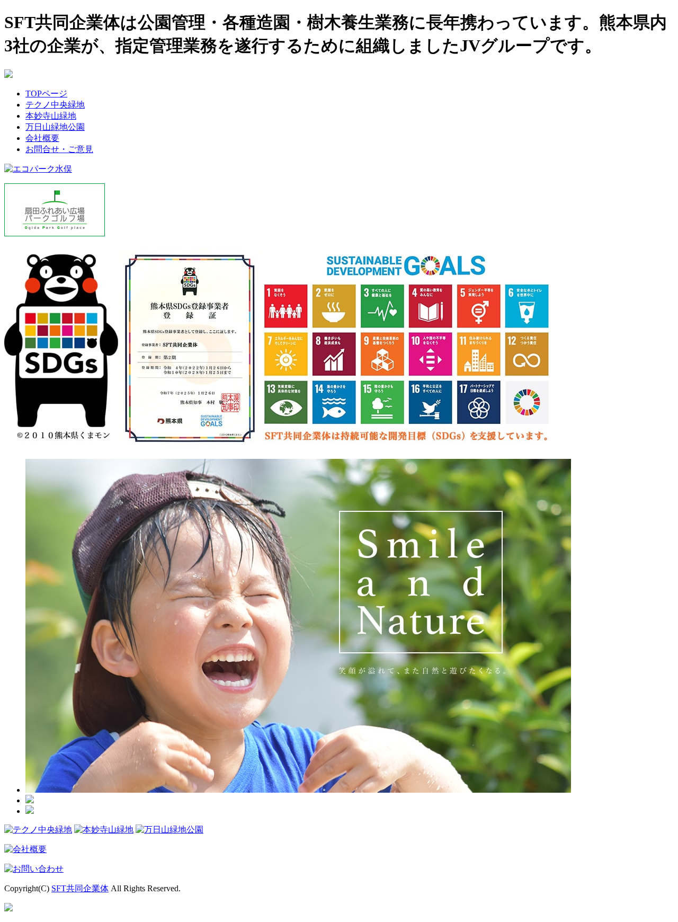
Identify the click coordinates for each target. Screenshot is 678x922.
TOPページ (46, 93)
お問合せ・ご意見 (59, 149)
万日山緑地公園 (55, 126)
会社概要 (42, 138)
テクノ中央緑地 (55, 104)
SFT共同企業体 (80, 888)
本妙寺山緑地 (50, 115)
